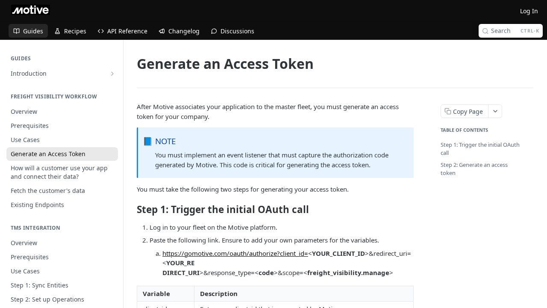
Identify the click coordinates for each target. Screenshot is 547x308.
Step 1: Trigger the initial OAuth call (480, 149)
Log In (529, 11)
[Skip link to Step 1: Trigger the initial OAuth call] (131, 209)
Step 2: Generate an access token (474, 169)
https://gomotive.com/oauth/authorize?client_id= (235, 253)
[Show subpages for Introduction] (112, 73)
